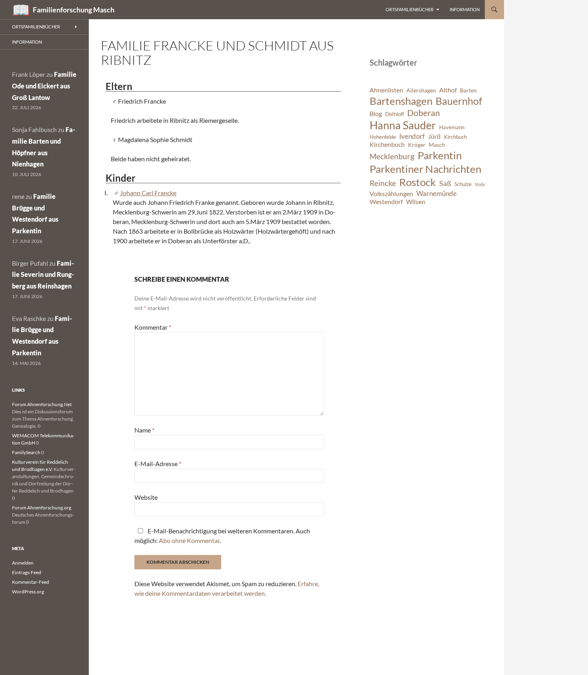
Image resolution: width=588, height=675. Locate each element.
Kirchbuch (455, 137)
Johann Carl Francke (148, 192)
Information (465, 9)
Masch (437, 144)
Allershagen (421, 90)
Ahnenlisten (386, 90)
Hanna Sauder (403, 125)
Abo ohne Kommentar (189, 540)
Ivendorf (412, 136)
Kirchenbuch (387, 144)
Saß (445, 183)
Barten (468, 90)
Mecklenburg (392, 156)
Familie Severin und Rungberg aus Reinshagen (43, 274)
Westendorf (386, 201)
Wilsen (415, 201)
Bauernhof (459, 101)
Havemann (451, 127)
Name (144, 430)
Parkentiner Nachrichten (425, 168)
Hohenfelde (383, 137)
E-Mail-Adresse (157, 463)
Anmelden (23, 563)
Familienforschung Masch (73, 9)
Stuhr (480, 184)
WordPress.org (28, 592)
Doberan (423, 113)
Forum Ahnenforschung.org (41, 508)
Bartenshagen (401, 101)
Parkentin (440, 155)
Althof (448, 90)
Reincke (383, 183)
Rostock (417, 182)
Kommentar (152, 327)
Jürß (434, 136)
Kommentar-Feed (30, 582)
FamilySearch (26, 452)
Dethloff (394, 114)
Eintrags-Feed (26, 572)
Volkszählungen (391, 193)
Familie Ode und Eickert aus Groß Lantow (44, 85)
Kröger (417, 144)
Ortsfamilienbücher (410, 9)
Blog (376, 113)
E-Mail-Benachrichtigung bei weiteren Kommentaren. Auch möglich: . (222, 535)
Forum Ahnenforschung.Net (42, 404)
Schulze (463, 184)
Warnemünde (436, 193)
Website (146, 497)
